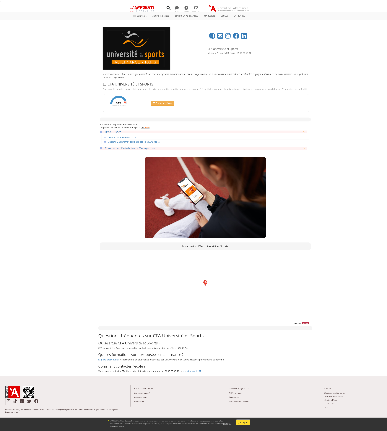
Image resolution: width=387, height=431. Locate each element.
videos (186, 11)
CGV (326, 407)
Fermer (109, 420)
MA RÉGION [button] (209, 16)
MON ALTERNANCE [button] (160, 16)
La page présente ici (108, 359)
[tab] (203, 132)
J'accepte (243, 422)
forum (177, 11)
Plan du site (329, 403)
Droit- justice (112, 132)
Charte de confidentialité (334, 393)
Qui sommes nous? (142, 393)
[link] (145, 127)
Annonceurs (234, 397)
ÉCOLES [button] (224, 16)
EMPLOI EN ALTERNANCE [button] (186, 16)
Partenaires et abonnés (239, 401)
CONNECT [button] (141, 16)
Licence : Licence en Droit (121, 137)
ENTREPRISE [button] (239, 16)
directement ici (191, 371)
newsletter (196, 11)
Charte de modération (333, 396)
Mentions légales (331, 400)
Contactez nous (140, 397)
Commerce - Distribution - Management (129, 148)
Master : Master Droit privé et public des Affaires (133, 141)
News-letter (139, 401)
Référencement (235, 393)
